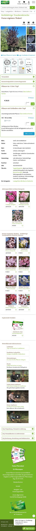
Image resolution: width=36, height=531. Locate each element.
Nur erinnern (29, 133)
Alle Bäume (18, 11)
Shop (2, 11)
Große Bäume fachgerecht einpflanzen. (16, 386)
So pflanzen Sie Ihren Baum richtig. (15, 406)
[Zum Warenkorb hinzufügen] (32, 103)
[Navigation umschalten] (33, 2)
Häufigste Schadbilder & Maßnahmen (16, 354)
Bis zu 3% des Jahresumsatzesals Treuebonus (18, 513)
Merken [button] (31, 98)
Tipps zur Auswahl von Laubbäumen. (16, 348)
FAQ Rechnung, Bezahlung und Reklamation (16, 438)
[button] (19, 2)
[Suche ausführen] (32, 7)
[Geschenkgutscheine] (18, 454)
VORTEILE (11, 524)
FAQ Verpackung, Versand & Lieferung (14, 429)
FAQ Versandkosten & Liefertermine (13, 433)
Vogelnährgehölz (17, 168)
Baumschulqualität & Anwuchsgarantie (14, 81)
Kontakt (18, 486)
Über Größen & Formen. (26, 114)
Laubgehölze (9, 11)
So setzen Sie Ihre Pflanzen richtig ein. (16, 359)
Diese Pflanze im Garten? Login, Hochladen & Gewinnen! (19, 55)
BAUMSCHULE (4, 524)
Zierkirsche (25, 11)
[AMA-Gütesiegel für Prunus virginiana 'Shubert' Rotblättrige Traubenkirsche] (7, 62)
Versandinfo (5, 77)
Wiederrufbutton (18, 482)
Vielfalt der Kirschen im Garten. (14, 365)
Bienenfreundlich (17, 172)
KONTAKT (10, 526)
